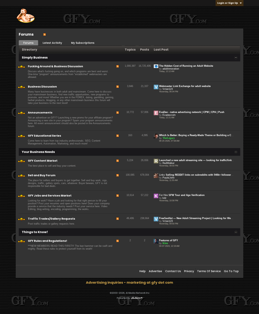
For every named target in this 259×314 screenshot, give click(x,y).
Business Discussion (42, 86)
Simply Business (35, 57)
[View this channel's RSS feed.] (44, 34)
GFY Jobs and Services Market (49, 195)
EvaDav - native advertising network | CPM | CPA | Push (191, 112)
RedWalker (168, 163)
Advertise (155, 271)
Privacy (189, 271)
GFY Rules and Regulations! (47, 241)
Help (142, 271)
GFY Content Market (42, 161)
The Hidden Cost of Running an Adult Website (186, 65)
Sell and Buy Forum (41, 175)
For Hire (163, 195)
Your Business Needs (38, 152)
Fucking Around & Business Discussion (55, 66)
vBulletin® (136, 298)
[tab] (28, 43)
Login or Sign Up (227, 3)
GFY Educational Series (44, 136)
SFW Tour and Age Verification (187, 195)
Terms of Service (209, 271)
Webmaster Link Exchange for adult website (185, 86)
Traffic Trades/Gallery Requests (51, 219)
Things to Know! (35, 232)
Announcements (40, 112)
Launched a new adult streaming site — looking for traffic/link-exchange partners (206, 160)
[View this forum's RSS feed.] (117, 71)
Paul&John (168, 177)
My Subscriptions (82, 43)
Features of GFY (168, 240)
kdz (164, 198)
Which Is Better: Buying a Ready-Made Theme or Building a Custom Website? (204, 135)
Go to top (231, 271)
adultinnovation (170, 68)
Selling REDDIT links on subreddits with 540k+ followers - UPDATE (205, 174)
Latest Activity (52, 43)
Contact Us (173, 271)
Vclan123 (167, 89)
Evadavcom (169, 115)
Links (162, 174)
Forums (28, 43)
